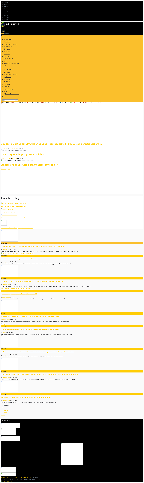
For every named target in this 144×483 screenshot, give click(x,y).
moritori (4, 332)
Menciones (6, 2)
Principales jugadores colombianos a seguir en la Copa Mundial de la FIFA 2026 (26, 397)
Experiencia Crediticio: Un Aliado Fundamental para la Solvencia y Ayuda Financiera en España (32, 281)
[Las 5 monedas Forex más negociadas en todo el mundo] (72, 223)
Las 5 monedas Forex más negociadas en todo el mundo (17, 228)
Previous (6, 405)
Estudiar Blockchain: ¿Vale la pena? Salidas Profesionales (29, 164)
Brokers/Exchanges (11, 44)
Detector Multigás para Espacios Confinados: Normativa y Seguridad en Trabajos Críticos (30, 329)
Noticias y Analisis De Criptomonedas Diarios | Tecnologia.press (16, 477)
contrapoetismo (13, 148)
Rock (9, 169)
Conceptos (7, 56)
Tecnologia (6, 11)
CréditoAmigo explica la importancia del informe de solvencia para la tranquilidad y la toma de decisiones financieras (39, 374)
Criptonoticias (4, 148)
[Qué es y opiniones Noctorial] (72, 209)
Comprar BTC (9, 39)
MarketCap (8, 46)
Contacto (6, 19)
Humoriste (14, 158)
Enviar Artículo (5, 33)
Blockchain (6, 17)
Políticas (6, 6)
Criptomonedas (8, 59)
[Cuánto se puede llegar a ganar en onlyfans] (72, 203)
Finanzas (6, 15)
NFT (5, 66)
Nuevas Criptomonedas (12, 63)
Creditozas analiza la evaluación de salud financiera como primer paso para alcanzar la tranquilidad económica (37, 352)
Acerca (5, 4)
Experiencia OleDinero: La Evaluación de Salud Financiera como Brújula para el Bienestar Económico (51, 143)
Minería (7, 51)
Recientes (6, 410)
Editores (6, 8)
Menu (2, 36)
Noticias (7, 49)
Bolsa (5, 13)
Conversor (7, 54)
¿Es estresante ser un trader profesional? (13, 218)
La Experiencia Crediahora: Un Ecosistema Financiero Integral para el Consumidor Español (30, 317)
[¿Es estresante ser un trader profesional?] (72, 215)
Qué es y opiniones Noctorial (9, 212)
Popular (5, 412)
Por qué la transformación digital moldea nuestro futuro (19, 259)
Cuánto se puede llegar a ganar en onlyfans (22, 154)
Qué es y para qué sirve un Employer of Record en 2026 (19, 294)
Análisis (7, 42)
